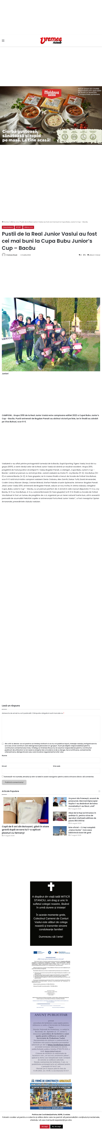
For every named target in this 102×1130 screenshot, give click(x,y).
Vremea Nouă (11, 255)
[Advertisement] (51, 17)
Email (4, 766)
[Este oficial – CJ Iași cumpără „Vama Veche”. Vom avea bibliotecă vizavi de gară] (60, 830)
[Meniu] (3, 41)
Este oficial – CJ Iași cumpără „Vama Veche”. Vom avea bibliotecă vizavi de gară (82, 830)
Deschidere (8, 227)
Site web (56, 766)
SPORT (18, 227)
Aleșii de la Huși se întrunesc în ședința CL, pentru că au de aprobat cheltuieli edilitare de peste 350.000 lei (82, 817)
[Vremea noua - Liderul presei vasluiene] (51, 41)
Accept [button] (45, 1126)
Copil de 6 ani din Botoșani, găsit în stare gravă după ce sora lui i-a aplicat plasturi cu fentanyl (25, 829)
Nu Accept (56, 1126)
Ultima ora (14, 222)
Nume (4, 755)
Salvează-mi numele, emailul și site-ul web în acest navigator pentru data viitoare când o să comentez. (49, 776)
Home (6, 222)
